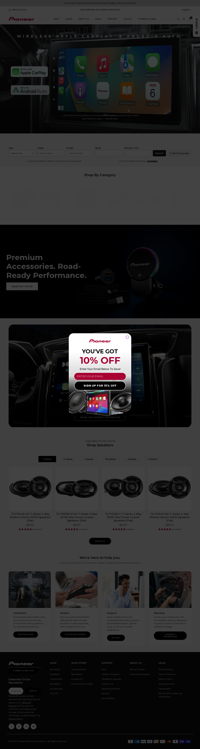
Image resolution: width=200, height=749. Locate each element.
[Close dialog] (127, 337)
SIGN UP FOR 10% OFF (100, 386)
